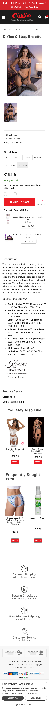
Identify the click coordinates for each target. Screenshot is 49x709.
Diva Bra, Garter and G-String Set (15, 450)
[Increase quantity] (15, 194)
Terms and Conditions (23, 665)
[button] (3, 17)
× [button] (46, 683)
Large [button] (27, 157)
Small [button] (8, 157)
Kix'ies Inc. (20, 377)
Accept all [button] (13, 698)
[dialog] (24, 694)
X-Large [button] (37, 157)
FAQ (25, 668)
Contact (32, 668)
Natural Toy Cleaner (38, 518)
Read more (34, 693)
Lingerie (28, 29)
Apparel (19, 29)
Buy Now (15, 462)
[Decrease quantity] (5, 194)
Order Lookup (14, 661)
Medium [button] (17, 157)
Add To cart (21, 201)
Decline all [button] (36, 698)
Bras (37, 29)
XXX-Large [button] (10, 165)
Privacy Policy (27, 661)
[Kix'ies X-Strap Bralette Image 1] (24, 70)
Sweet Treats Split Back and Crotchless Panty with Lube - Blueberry (15, 521)
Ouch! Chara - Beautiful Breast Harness (38, 451)
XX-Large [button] (23, 165)
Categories (7, 29)
